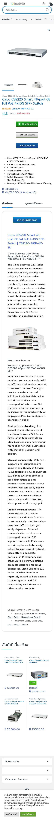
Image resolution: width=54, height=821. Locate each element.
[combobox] (23, 9)
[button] (49, 30)
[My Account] (43, 3)
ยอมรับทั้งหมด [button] (28, 814)
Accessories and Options (11, 700)
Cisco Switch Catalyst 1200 (37, 700)
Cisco (27, 620)
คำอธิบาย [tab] (7, 203)
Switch (38, 19)
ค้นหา (47, 9)
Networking (21, 19)
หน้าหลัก (5, 19)
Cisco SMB (37, 620)
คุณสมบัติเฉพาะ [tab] (34, 203)
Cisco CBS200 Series (11, 96)
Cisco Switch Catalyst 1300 (12, 658)
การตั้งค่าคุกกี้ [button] (11, 814)
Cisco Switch (27, 96)
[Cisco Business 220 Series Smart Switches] (27, 339)
